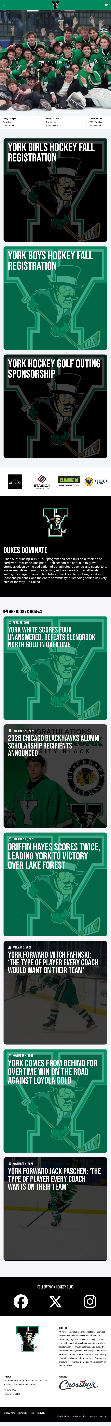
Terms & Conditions (98, 1416)
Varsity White (95, 125)
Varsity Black (52, 125)
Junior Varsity (9, 125)
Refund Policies (62, 1416)
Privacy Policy (79, 1416)
